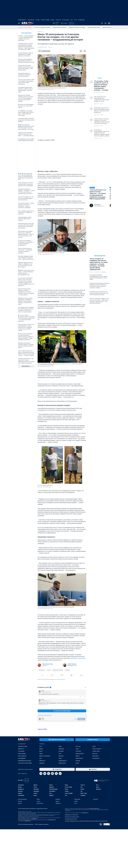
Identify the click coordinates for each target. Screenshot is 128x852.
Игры (75, 19)
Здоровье (42, 763)
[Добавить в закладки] (80, 51)
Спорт (48, 670)
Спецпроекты (96, 758)
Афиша (52, 19)
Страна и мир (95, 751)
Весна (41, 751)
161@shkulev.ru (34, 818)
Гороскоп (58, 19)
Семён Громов (72, 664)
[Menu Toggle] (19, 23)
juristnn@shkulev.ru (52, 819)
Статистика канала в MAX (25, 763)
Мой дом (61, 756)
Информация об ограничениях (71, 814)
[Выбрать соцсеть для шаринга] (84, 51)
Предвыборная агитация (24, 760)
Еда (40, 758)
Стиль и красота (96, 748)
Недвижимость (22, 19)
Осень (77, 748)
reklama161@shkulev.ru (94, 808)
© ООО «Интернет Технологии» (42, 824)
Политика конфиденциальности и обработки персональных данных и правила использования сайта (86, 821)
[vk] (44, 773)
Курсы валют (65, 19)
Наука (60, 758)
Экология (94, 753)
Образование (62, 763)
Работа (77, 756)
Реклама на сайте (22, 746)
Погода (38, 19)
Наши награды (22, 753)
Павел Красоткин (47, 664)
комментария (45, 51)
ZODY (71, 19)
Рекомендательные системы (71, 819)
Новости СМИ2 (42, 729)
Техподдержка (22, 758)
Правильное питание (58, 670)
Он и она (78, 746)
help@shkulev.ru (28, 820)
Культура (61, 751)
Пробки (64, 23)
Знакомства (31, 19)
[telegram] (40, 773)
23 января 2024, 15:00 (42, 47)
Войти (43, 719)
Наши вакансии (22, 756)
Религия (78, 760)
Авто (40, 746)
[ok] (48, 773)
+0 (80, 696)
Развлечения (79, 758)
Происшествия (80, 753)
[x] (56, 773)
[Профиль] (109, 23)
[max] (52, 773)
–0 (84, 696)
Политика (78, 751)
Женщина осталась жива (77, 658)
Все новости (26, 33)
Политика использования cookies (72, 816)
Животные (42, 760)
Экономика (95, 756)
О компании (21, 751)
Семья (77, 763)
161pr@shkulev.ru (84, 812)
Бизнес (41, 748)
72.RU (60, 102)
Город (40, 753)
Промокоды (81, 19)
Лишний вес (41, 670)
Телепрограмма (45, 19)
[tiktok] (60, 773)
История (67, 670)
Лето (60, 753)
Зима (60, 746)
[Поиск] (102, 23)
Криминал (61, 748)
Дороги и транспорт (44, 756)
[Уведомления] (105, 23)
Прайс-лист (21, 748)
